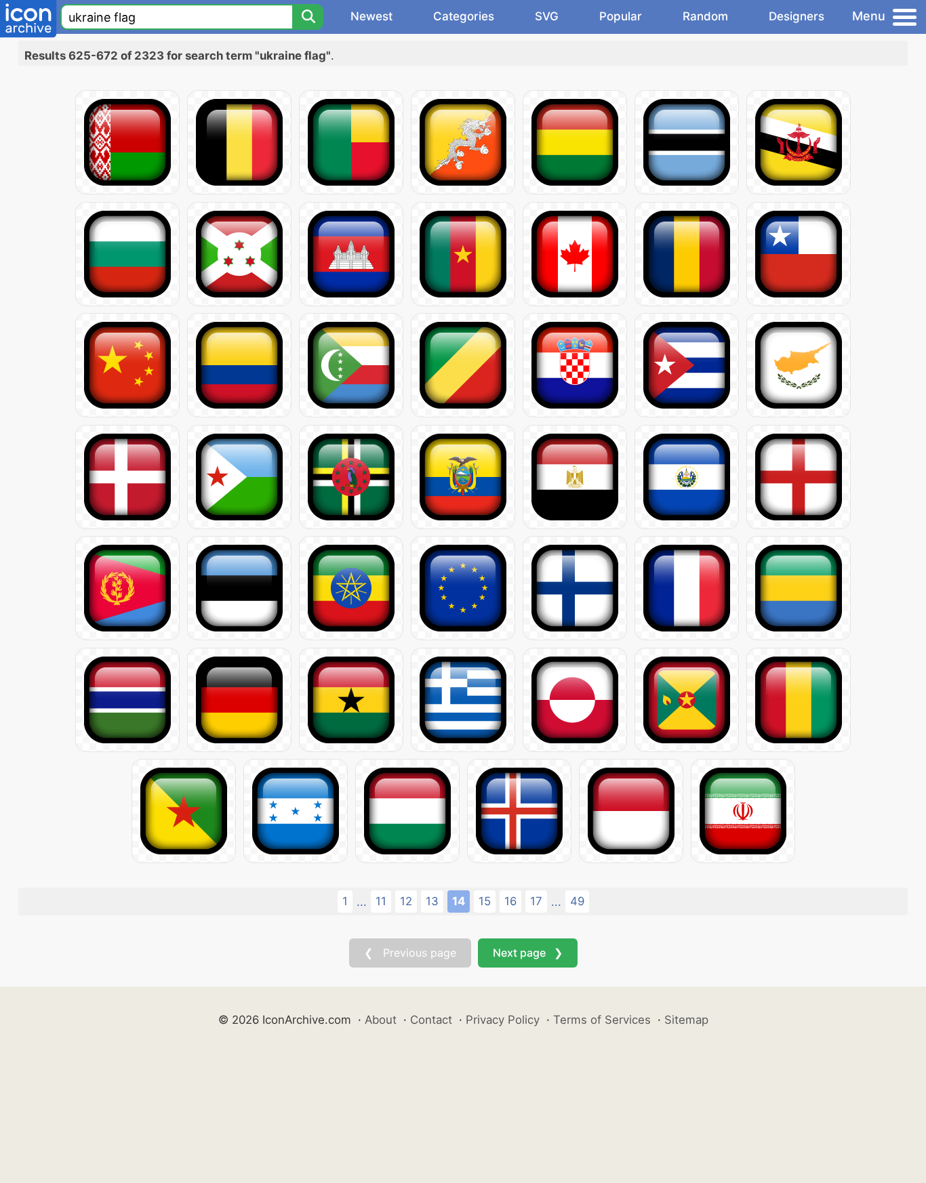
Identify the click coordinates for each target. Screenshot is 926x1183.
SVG (547, 16)
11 (381, 901)
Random (705, 16)
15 (485, 901)
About (381, 1019)
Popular (620, 16)
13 (432, 901)
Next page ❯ (528, 952)
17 (536, 901)
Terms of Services (602, 1019)
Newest (371, 16)
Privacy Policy (503, 1019)
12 (406, 901)
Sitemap (686, 1019)
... (362, 902)
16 (510, 901)
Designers (796, 16)
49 (577, 901)
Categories (463, 16)
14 (458, 901)
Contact (431, 1019)
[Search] (307, 17)
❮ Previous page (410, 952)
